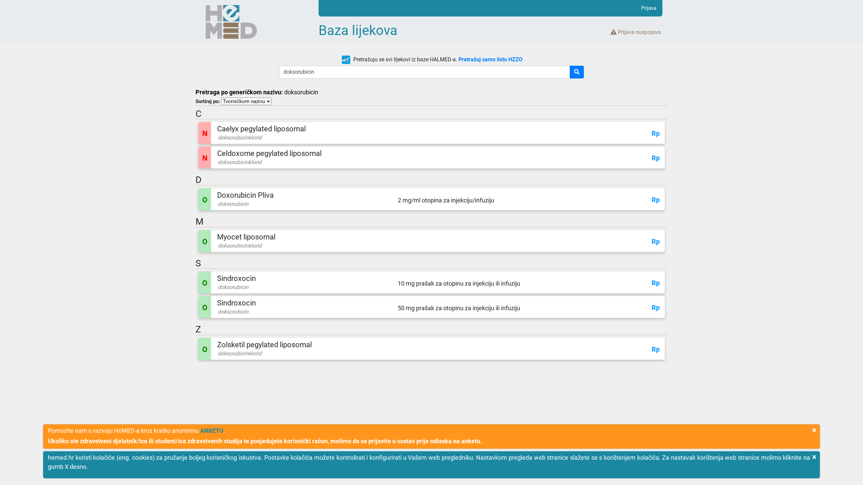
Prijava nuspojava (639, 32)
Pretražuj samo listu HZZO (490, 59)
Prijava (648, 8)
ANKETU (212, 430)
